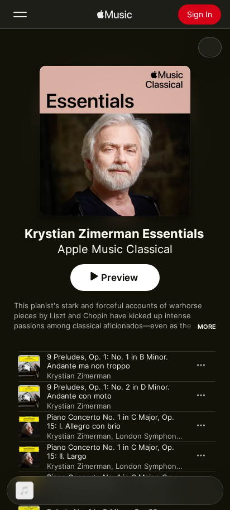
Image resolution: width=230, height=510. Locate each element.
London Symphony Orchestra (166, 435)
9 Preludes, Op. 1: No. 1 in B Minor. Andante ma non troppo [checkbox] (107, 361)
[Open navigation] (20, 14)
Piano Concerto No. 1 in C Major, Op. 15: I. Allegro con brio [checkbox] (110, 421)
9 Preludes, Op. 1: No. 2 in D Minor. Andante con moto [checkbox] (108, 391)
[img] (114, 14)
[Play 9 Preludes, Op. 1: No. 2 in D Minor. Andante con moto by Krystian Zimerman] (29, 396)
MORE (207, 327)
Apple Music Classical (115, 249)
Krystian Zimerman (79, 375)
